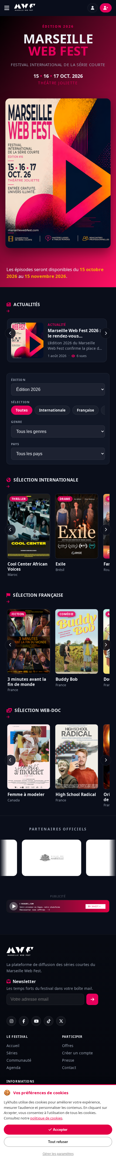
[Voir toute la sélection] (7, 486)
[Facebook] (24, 1021)
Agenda (13, 1067)
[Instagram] (11, 1021)
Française (85, 410)
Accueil (12, 1045)
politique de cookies (46, 1118)
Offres (67, 1045)
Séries (12, 1052)
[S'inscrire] (92, 999)
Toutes (22, 410)
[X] (61, 1021)
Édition (18, 380)
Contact (69, 1067)
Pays (15, 444)
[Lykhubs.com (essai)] (58, 906)
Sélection (20, 402)
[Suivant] (105, 333)
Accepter (60, 1130)
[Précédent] (10, 333)
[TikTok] (48, 1021)
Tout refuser (58, 1142)
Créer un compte (77, 1052)
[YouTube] (36, 1021)
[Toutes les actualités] (7, 311)
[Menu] (8, 8)
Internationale (52, 410)
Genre (16, 422)
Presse (68, 1060)
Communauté (18, 1060)
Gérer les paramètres (58, 1154)
